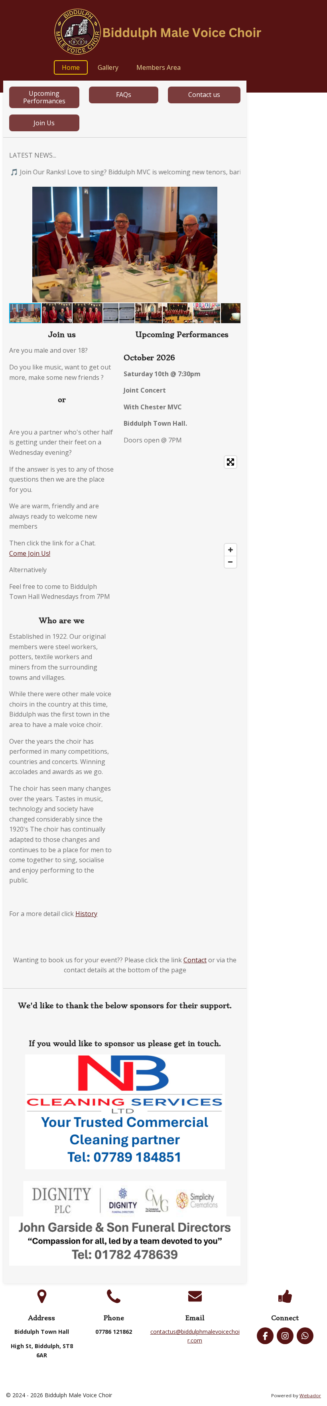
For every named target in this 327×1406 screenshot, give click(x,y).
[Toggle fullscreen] (230, 462)
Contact (195, 960)
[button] (233, 194)
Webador (310, 1395)
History (86, 913)
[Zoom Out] (230, 562)
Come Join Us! (29, 553)
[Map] (182, 512)
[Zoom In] (230, 550)
